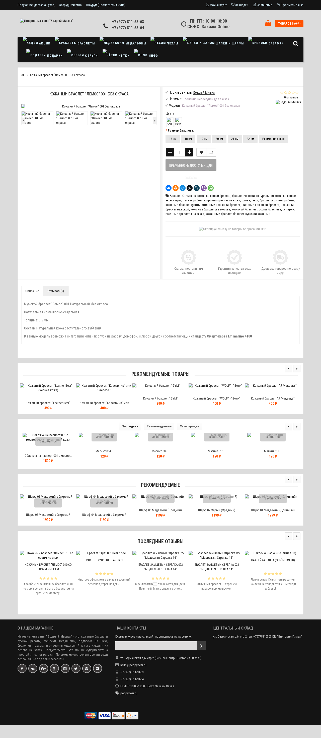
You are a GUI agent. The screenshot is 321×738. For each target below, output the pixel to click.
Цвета (170, 113)
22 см (250, 139)
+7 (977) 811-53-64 (128, 27)
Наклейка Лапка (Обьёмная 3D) (273, 560)
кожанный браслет (219, 214)
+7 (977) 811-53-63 (128, 21)
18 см (188, 139)
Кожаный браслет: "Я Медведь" (273, 398)
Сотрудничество (70, 5)
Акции (44, 43)
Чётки (124, 56)
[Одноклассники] (176, 188)
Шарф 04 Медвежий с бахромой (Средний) (104, 517)
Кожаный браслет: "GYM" (160, 398)
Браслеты (85, 43)
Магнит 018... (273, 451)
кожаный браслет (218, 196)
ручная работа (193, 200)
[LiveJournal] (197, 188)
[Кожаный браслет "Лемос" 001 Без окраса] (37, 118)
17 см (172, 139)
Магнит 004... (104, 451)
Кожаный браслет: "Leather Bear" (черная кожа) (48, 405)
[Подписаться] (201, 645)
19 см (203, 139)
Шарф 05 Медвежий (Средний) (160, 510)
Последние (130, 426)
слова (246, 200)
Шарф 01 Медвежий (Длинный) (273, 510)
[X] (190, 188)
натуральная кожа (269, 196)
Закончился (48, 441)
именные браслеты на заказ (185, 214)
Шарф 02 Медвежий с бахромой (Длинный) (48, 517)
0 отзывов (291, 97)
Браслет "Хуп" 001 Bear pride (104, 560)
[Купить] (36, 396)
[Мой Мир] (183, 188)
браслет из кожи (243, 196)
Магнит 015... (216, 451)
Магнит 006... (160, 451)
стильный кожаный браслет (220, 205)
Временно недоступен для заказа (191, 167)
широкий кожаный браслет (260, 205)
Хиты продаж (190, 426)
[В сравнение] (211, 152)
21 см (234, 139)
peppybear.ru (128, 693)
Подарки (54, 56)
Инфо (153, 56)
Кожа (201, 196)
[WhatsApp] (211, 188)
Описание (32, 291)
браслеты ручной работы (277, 200)
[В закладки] (201, 152)
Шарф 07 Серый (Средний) (216, 510)
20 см (219, 139)
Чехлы (172, 43)
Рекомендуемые (159, 426)
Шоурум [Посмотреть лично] (105, 5)
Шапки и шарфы (229, 43)
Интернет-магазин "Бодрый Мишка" (45, 636)
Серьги (91, 56)
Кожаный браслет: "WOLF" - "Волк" (216, 398)
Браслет (175, 196)
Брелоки (275, 43)
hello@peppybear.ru (133, 665)
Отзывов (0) (55, 291)
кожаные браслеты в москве (210, 209)
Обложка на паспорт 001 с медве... (48, 456)
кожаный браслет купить (183, 205)
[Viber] (204, 188)
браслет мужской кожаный (251, 214)
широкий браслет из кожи (222, 200)
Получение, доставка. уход (36, 5)
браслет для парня (281, 209)
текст (255, 200)
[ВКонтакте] (169, 188)
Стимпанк (189, 196)
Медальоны (135, 43)
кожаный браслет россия (249, 209)
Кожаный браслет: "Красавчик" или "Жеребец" (104, 405)
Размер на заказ (273, 139)
